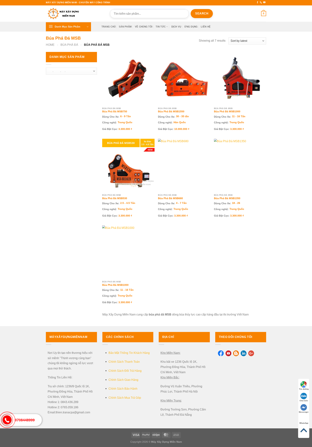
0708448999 (25, 420)
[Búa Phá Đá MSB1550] (184, 78)
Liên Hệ (206, 26)
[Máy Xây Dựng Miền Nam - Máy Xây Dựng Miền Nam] (64, 13)
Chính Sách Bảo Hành (123, 388)
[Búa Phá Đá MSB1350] (240, 165)
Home (50, 44)
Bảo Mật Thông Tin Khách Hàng (129, 352)
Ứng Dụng (191, 26)
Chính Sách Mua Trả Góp (125, 397)
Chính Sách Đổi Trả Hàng (125, 370)
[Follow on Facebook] (257, 2)
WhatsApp (303, 423)
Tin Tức (161, 26)
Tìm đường (304, 389)
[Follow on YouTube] (264, 2)
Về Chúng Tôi (143, 26)
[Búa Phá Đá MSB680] (184, 165)
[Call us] (261, 2)
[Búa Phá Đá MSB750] (128, 78)
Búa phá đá (69, 44)
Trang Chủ (108, 26)
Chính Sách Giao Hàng (123, 379)
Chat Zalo (304, 401)
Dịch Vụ (176, 26)
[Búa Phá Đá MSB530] (128, 165)
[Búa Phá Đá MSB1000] (240, 78)
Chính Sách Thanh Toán (124, 361)
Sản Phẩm (125, 26)
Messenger (304, 412)
